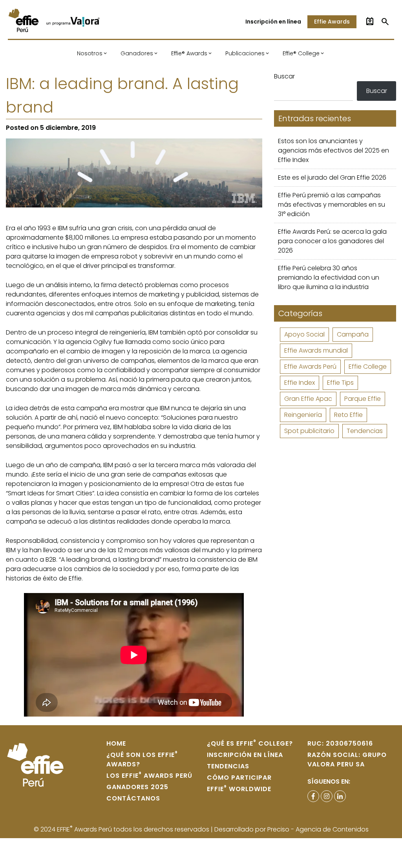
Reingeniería (303, 414)
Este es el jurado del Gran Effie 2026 (332, 177)
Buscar (284, 76)
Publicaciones (245, 53)
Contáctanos (133, 798)
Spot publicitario (309, 430)
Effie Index (299, 382)
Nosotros (89, 53)
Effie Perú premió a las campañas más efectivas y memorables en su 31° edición (331, 204)
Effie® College (301, 53)
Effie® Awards (189, 53)
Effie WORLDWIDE (239, 788)
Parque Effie (362, 398)
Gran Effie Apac (308, 398)
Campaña (353, 334)
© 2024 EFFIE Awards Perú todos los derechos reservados (122, 829)
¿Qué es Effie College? (250, 743)
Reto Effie (348, 414)
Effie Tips (340, 382)
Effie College (368, 366)
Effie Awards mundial (316, 350)
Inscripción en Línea (245, 754)
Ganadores (137, 53)
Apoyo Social (304, 334)
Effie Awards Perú (310, 366)
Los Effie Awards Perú (149, 775)
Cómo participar (239, 777)
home (116, 743)
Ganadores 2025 (137, 786)
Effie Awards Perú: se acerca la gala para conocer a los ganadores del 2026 (332, 241)
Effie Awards (332, 21)
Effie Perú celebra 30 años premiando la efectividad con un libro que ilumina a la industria (328, 277)
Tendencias (365, 430)
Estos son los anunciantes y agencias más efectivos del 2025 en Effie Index (333, 150)
